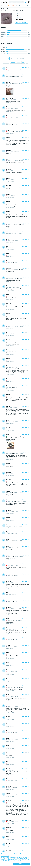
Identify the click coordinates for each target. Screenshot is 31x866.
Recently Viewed (20, 5)
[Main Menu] (1, 2)
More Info (27, 863)
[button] (22, 2)
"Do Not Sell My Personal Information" (12, 860)
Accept (15, 863)
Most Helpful (20, 59)
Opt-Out (21, 863)
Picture (13, 59)
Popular (3, 5)
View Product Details (21, 22)
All (8, 59)
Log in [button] (25, 2)
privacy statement (5, 856)
